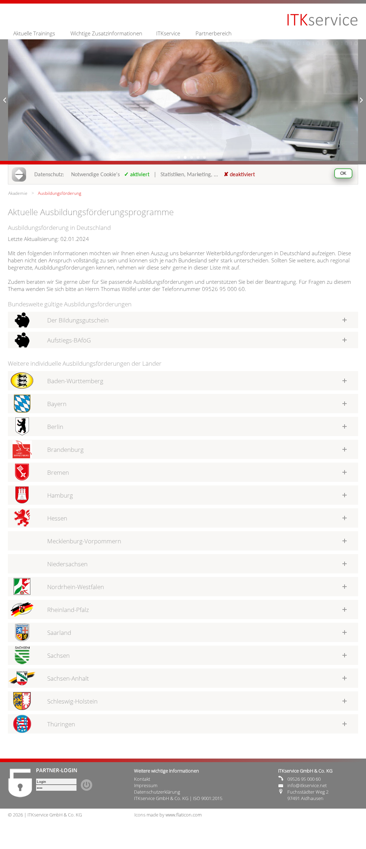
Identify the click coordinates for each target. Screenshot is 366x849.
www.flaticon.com (183, 814)
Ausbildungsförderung (59, 193)
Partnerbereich (214, 33)
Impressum (145, 785)
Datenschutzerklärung (157, 792)
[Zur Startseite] (322, 24)
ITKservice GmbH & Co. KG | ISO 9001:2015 (178, 798)
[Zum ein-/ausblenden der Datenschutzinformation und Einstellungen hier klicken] (21, 174)
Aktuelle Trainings (34, 33)
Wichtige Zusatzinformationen (106, 33)
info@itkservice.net (307, 785)
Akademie (18, 193)
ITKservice (168, 33)
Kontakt (142, 779)
